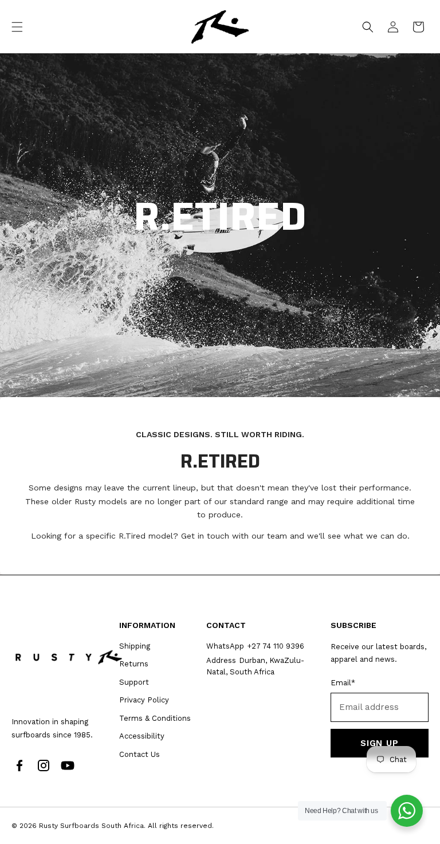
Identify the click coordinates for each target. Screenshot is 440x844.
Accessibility (141, 736)
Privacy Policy (144, 700)
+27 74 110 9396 (275, 646)
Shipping (134, 646)
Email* (343, 682)
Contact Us (139, 754)
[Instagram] (44, 765)
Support (134, 682)
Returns (133, 664)
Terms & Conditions (155, 718)
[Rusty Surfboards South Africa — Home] (68, 657)
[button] (17, 27)
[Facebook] (19, 765)
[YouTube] (68, 765)
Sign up (379, 743)
